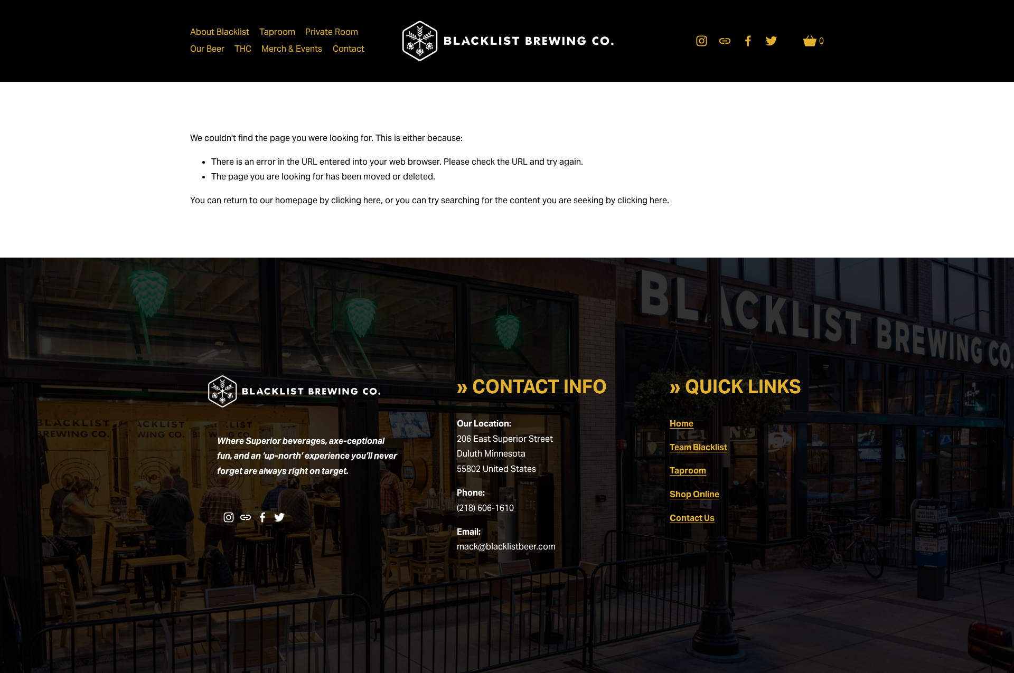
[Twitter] (771, 41)
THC (242, 48)
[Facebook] (748, 41)
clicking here (356, 200)
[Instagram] (701, 41)
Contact (348, 48)
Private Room (331, 31)
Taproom (277, 31)
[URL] (724, 41)
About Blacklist (219, 31)
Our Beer (207, 48)
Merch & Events (291, 48)
